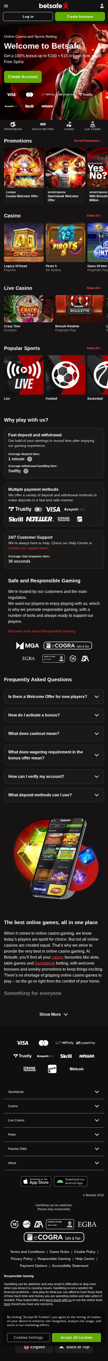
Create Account (23, 77)
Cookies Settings (28, 1337)
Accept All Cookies (77, 1337)
